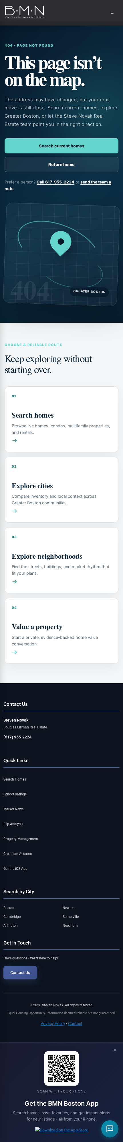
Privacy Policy (53, 1023)
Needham (70, 926)
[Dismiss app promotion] (115, 1051)
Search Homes (14, 779)
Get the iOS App (15, 869)
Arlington (10, 926)
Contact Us (20, 972)
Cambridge (12, 917)
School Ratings (15, 794)
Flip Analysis (13, 824)
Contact (75, 1023)
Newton (69, 908)
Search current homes (61, 145)
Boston (8, 908)
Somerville (71, 917)
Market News (13, 809)
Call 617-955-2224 (55, 181)
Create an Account (17, 854)
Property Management (20, 839)
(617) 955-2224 (17, 737)
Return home (61, 164)
